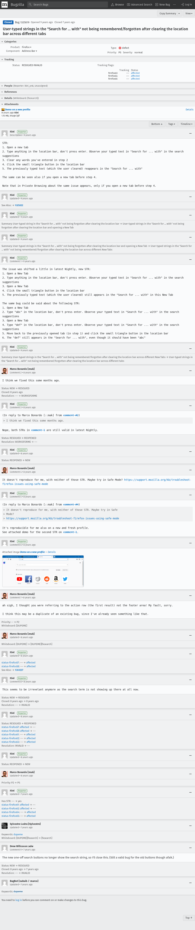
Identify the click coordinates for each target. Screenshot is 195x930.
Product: (15, 47)
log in (18, 900)
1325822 (19, 205)
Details (189, 109)
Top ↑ (189, 917)
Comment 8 (16, 681)
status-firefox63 (10, 741)
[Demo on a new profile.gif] (43, 571)
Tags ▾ (171, 124)
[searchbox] (67, 5)
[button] (186, 5)
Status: (16, 65)
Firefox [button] (26, 47)
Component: (13, 50)
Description (16, 135)
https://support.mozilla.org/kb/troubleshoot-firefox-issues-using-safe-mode (62, 518)
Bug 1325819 (22, 22)
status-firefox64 (10, 812)
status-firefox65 (10, 815)
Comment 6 (16, 544)
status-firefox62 (10, 738)
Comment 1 (15, 261)
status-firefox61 (10, 734)
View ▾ (189, 13)
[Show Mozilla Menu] (5, 5)
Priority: (112, 52)
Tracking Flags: (106, 65)
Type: (114, 47)
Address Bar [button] (29, 50)
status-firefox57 (10, 662)
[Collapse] (190, 133)
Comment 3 (16, 407)
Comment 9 (16, 849)
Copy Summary (168, 13)
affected (135, 73)
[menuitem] (117, 5)
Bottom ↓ (157, 124)
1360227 (19, 670)
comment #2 (70, 415)
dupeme (18, 834)
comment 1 (38, 430)
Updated (14, 198)
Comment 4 (16, 472)
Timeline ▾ (187, 124)
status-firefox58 (10, 666)
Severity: (128, 52)
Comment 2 (16, 372)
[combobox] (67, 5)
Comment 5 (16, 496)
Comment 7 (15, 597)
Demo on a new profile (17, 109)
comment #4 (70, 504)
